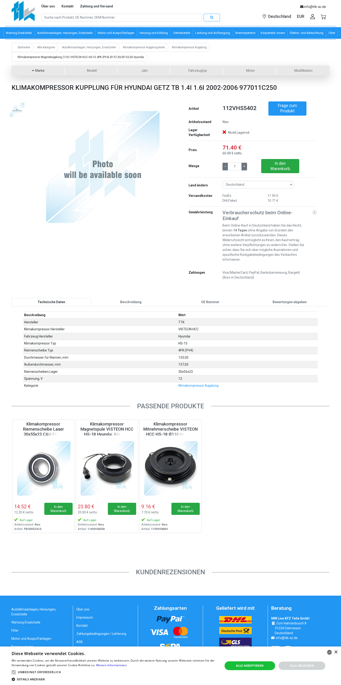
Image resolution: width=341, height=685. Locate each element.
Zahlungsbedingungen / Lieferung (101, 634)
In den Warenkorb (280, 166)
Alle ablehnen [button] (302, 666)
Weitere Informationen (111, 665)
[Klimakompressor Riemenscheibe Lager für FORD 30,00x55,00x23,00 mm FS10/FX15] (43, 468)
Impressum (84, 617)
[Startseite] (23, 12)
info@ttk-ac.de (287, 638)
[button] (48, 165)
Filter (15, 630)
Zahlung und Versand (96, 6)
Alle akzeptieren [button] (250, 666)
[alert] (170, 665)
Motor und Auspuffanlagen (31, 638)
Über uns (48, 6)
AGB (79, 642)
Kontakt (67, 6)
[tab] (51, 302)
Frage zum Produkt (287, 108)
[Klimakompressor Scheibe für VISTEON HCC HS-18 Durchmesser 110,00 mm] (170, 468)
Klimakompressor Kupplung (198, 385)
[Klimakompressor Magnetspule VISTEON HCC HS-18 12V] (107, 468)
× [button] (336, 652)
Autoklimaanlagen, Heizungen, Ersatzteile (33, 611)
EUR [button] (300, 16)
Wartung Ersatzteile (25, 622)
